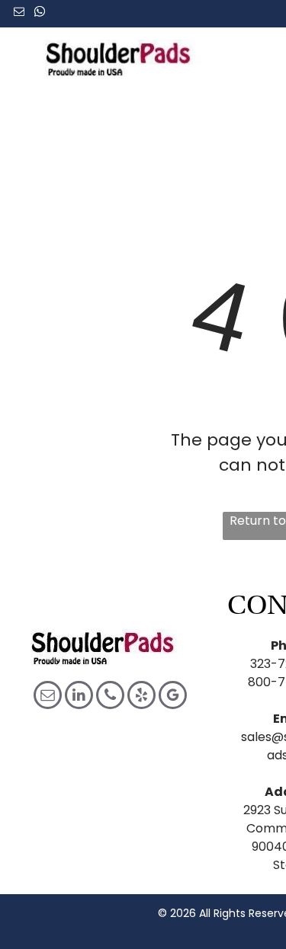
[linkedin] (79, 697)
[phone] (110, 697)
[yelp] (141, 697)
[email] (19, 13)
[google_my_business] (173, 697)
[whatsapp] (39, 13)
